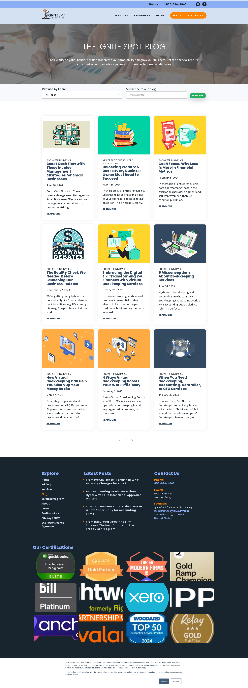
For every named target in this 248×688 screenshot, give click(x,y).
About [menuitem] (45, 503)
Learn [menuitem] (45, 508)
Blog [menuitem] (160, 15)
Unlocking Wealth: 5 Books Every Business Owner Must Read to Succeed (122, 173)
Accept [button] (164, 681)
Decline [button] (176, 681)
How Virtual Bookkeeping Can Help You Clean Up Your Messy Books (66, 383)
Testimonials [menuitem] (50, 513)
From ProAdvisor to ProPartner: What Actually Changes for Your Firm (113, 481)
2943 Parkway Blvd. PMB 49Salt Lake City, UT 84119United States (172, 514)
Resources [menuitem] (142, 15)
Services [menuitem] (121, 15)
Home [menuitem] (45, 480)
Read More (53, 213)
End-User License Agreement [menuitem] (52, 524)
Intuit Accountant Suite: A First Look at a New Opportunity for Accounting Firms (114, 510)
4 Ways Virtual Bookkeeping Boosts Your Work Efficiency (122, 381)
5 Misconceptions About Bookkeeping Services (176, 276)
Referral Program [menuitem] (52, 499)
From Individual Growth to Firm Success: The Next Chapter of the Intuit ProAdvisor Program (114, 525)
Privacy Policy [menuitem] (50, 518)
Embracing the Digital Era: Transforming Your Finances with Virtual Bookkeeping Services (124, 278)
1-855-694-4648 (174, 4)
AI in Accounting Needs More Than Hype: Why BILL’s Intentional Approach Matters (114, 495)
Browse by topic (54, 89)
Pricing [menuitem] (46, 484)
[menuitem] (187, 15)
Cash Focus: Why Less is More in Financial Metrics (178, 167)
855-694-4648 (164, 483)
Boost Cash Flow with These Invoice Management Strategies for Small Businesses (65, 171)
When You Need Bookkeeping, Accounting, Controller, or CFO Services (180, 383)
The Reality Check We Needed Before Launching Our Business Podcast (66, 278)
